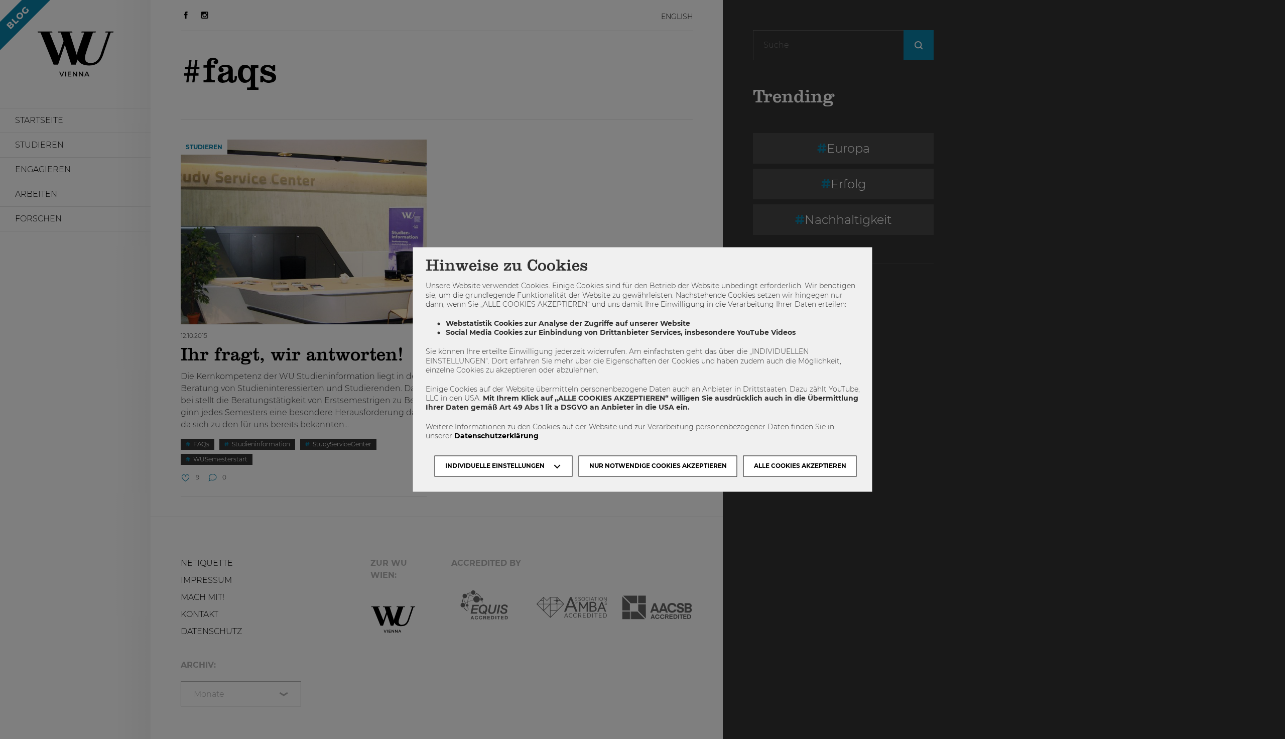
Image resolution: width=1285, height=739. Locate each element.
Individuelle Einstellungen (495, 466)
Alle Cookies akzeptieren (800, 466)
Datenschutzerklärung (496, 435)
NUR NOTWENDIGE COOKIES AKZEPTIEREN (658, 466)
